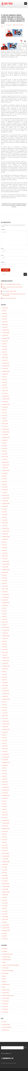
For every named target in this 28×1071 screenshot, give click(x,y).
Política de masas (6, 989)
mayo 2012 (4, 773)
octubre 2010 (5, 825)
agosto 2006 (5, 919)
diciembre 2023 (5, 396)
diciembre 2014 (5, 690)
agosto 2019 (5, 539)
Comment (3, 229)
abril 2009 (4, 872)
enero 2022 (4, 459)
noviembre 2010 (5, 823)
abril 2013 (4, 743)
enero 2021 (4, 492)
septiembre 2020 (6, 503)
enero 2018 (4, 591)
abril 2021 (4, 484)
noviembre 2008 (5, 886)
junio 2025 (4, 346)
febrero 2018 (5, 588)
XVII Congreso (5, 1011)
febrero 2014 (5, 715)
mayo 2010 (4, 839)
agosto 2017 (5, 605)
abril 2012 (4, 776)
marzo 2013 (4, 745)
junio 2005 (4, 933)
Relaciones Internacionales (18, 24)
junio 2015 (4, 674)
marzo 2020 (4, 520)
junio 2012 (4, 770)
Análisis (4, 962)
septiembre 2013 (6, 729)
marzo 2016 (4, 649)
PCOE (2, 26)
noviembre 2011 (5, 790)
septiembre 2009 (6, 861)
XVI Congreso (5, 1009)
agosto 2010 (5, 831)
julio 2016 (4, 641)
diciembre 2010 (5, 820)
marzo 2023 (4, 420)
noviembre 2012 (5, 756)
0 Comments (8, 24)
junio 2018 (4, 577)
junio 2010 (4, 836)
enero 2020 (4, 525)
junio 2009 (4, 867)
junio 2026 (4, 313)
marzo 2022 (4, 453)
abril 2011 (4, 809)
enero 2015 (4, 688)
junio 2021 (4, 478)
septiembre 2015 (6, 666)
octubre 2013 (5, 726)
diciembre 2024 (5, 363)
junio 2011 (4, 803)
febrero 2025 (5, 357)
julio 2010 (4, 834)
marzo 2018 (4, 586)
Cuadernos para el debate (7, 970)
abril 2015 (4, 679)
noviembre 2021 (5, 464)
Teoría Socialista (5, 998)
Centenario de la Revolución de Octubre (10, 965)
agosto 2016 (5, 638)
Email (2, 255)
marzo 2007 (4, 911)
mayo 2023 (4, 415)
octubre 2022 (5, 434)
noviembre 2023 (5, 398)
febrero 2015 (5, 685)
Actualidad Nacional (6, 959)
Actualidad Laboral (6, 956)
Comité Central (5, 967)
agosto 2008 (5, 894)
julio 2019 (4, 542)
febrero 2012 (5, 781)
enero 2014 (4, 718)
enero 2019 (4, 558)
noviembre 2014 (5, 693)
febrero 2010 (5, 847)
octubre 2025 (5, 335)
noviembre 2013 (5, 723)
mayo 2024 (4, 382)
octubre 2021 (5, 467)
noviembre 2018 (5, 564)
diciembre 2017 (5, 594)
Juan (3, 284)
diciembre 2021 (5, 462)
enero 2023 (4, 426)
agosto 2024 (5, 374)
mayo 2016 (4, 646)
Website (3, 262)
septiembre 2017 (6, 602)
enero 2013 (4, 751)
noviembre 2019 (5, 531)
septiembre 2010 (6, 828)
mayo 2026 (4, 316)
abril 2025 (4, 352)
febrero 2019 (5, 555)
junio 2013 (4, 737)
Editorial (4, 976)
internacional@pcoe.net (6, 1053)
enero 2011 (4, 817)
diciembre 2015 (5, 657)
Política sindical (5, 992)
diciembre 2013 (5, 721)
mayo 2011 (4, 806)
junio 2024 (4, 379)
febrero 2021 (5, 489)
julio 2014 (4, 701)
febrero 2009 (5, 878)
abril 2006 (4, 922)
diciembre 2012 (5, 754)
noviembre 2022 (5, 431)
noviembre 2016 (5, 630)
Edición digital (5, 973)
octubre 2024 (5, 368)
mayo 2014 (4, 707)
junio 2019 (4, 544)
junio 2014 (4, 704)
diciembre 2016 (5, 627)
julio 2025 (4, 343)
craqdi (3, 287)
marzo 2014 (4, 712)
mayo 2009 (4, 869)
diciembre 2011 (5, 787)
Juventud (4, 978)
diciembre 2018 (5, 561)
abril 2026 (4, 318)
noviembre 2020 (5, 498)
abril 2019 (4, 550)
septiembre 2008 (6, 891)
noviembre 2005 (5, 927)
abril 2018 (4, 583)
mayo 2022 (4, 448)
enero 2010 (4, 850)
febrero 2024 (5, 390)
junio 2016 (4, 644)
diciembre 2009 (5, 853)
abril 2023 (4, 418)
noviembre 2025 (5, 332)
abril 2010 (4, 842)
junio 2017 (4, 610)
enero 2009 (4, 880)
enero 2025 (4, 360)
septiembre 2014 (6, 699)
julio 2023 (4, 409)
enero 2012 (4, 784)
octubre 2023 (5, 401)
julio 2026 (4, 310)
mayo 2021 (4, 481)
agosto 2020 (5, 506)
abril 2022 (4, 451)
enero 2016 (4, 655)
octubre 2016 (5, 633)
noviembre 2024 (5, 365)
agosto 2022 (5, 440)
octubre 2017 (5, 599)
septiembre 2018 (6, 569)
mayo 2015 (4, 677)
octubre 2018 (5, 566)
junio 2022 (4, 445)
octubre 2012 (5, 759)
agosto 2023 (5, 407)
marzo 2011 (4, 812)
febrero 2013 (5, 748)
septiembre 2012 (6, 762)
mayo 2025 (4, 349)
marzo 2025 (4, 354)
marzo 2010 (4, 845)
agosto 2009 (5, 864)
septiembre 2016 (6, 635)
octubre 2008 (5, 889)
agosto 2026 (5, 307)
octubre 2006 (5, 916)
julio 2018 (4, 575)
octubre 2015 (5, 663)
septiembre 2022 (6, 437)
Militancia (4, 981)
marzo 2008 (4, 902)
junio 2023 (4, 412)
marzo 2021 (4, 487)
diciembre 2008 (5, 883)
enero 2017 (4, 624)
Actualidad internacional (7, 954)
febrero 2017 (5, 622)
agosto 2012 (5, 765)
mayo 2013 (4, 740)
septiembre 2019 (6, 536)
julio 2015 (4, 671)
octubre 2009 (5, 858)
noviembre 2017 (5, 597)
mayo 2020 (4, 514)
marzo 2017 (4, 619)
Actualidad (4, 951)
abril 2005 (4, 936)
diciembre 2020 (5, 495)
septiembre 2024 (6, 371)
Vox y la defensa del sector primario (13, 284)
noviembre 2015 (5, 660)
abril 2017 (4, 616)
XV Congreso (5, 1006)
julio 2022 (4, 442)
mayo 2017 (4, 613)
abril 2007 (4, 908)
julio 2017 (4, 608)
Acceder (4, 1021)
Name (2, 248)
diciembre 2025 (5, 330)
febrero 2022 (5, 456)
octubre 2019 (5, 533)
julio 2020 (4, 509)
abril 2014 (4, 710)
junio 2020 (4, 511)
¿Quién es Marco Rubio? (11, 291)
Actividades (4, 948)
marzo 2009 (4, 875)
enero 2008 (4, 905)
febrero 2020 (5, 522)
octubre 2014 (5, 696)
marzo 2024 (4, 387)
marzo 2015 (4, 682)
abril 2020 (4, 517)
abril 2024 (4, 385)
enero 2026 (4, 327)
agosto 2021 (5, 473)
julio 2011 (4, 801)
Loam (3, 298)
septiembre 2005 (6, 930)
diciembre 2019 (5, 528)
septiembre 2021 (6, 470)
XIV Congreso (5, 1003)
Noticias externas (6, 984)
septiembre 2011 (6, 795)
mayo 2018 (4, 580)
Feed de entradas (6, 1024)
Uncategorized (5, 1000)
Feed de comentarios (6, 1027)
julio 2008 (4, 897)
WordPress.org (5, 1030)
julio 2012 (4, 768)
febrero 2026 (5, 324)
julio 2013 (4, 734)
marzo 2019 (4, 553)
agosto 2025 (5, 341)
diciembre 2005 (5, 925)
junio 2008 (4, 900)
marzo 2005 (4, 938)
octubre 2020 (5, 500)
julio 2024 (4, 376)
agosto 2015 (5, 668)
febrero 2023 (5, 423)
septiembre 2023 (6, 404)
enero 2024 (4, 393)
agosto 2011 (5, 798)
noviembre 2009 (5, 856)
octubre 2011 (5, 792)
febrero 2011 (5, 814)
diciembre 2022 (5, 429)
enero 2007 (4, 914)
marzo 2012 (4, 779)
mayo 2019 (4, 547)
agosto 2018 (5, 572)
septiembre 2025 (6, 338)
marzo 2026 (4, 321)
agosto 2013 (5, 732)
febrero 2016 (5, 652)
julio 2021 (4, 476)
